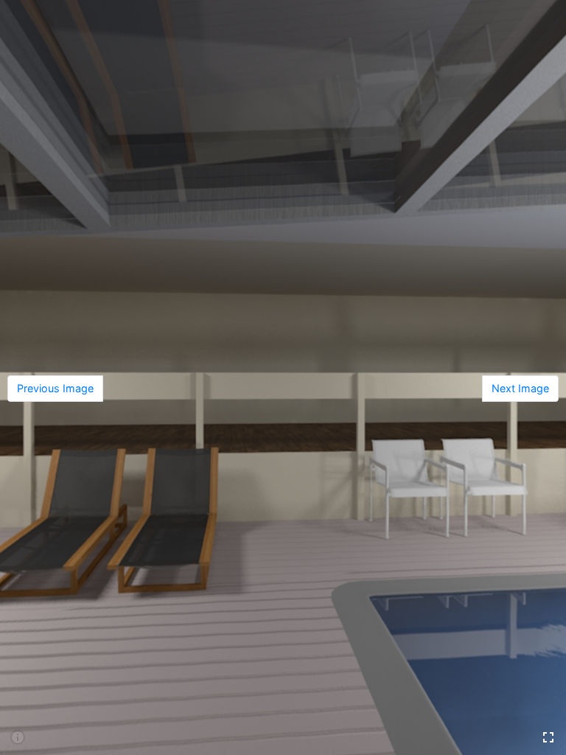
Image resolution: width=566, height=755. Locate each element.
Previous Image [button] (55, 388)
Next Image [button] (520, 388)
